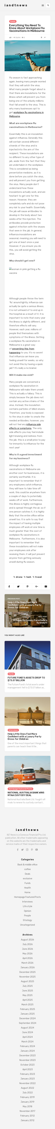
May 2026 (28, 953)
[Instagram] (27, 849)
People (27, 915)
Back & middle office (27, 864)
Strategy (27, 920)
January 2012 (27, 1120)
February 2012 (27, 1115)
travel (38, 577)
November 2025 (27, 976)
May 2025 (28, 995)
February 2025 (27, 1009)
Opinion (27, 911)
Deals (27, 874)
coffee (27, 869)
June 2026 (27, 949)
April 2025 (27, 1000)
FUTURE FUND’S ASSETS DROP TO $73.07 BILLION (26, 679)
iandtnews (16, 5)
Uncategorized (27, 925)
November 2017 (27, 1111)
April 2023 (27, 1069)
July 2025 (27, 986)
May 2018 (27, 1106)
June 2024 (27, 1032)
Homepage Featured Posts (20, 789)
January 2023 (27, 1078)
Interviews (13, 730)
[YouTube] (36, 849)
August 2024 (27, 1027)
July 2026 (27, 944)
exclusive (27, 878)
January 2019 (27, 1102)
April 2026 (27, 958)
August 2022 (27, 1088)
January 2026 (27, 967)
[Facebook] (17, 849)
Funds (12, 21)
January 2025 (27, 1014)
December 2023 (27, 1055)
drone (19, 577)
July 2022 (27, 1092)
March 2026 (27, 963)
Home (27, 892)
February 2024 (27, 1046)
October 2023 (27, 1065)
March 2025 (27, 1004)
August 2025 (27, 981)
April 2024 (27, 1037)
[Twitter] (22, 849)
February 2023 (27, 1074)
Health (27, 888)
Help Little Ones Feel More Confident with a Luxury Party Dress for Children (24, 736)
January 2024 (27, 1051)
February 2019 (27, 1097)
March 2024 (27, 1041)
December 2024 (27, 1018)
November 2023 (27, 1060)
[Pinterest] (32, 849)
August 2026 (27, 939)
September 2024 (27, 1023)
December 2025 (27, 972)
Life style (27, 906)
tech (28, 577)
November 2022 (27, 1083)
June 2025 (27, 990)
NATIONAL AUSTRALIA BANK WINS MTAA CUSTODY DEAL (26, 794)
